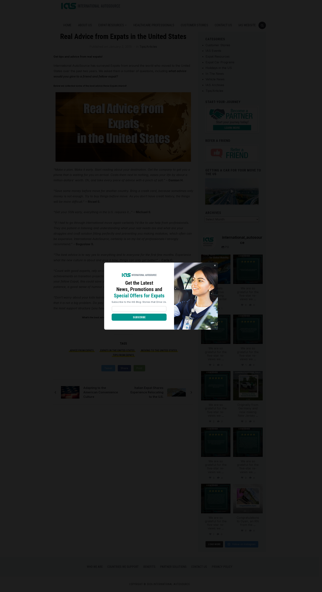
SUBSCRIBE (139, 317)
